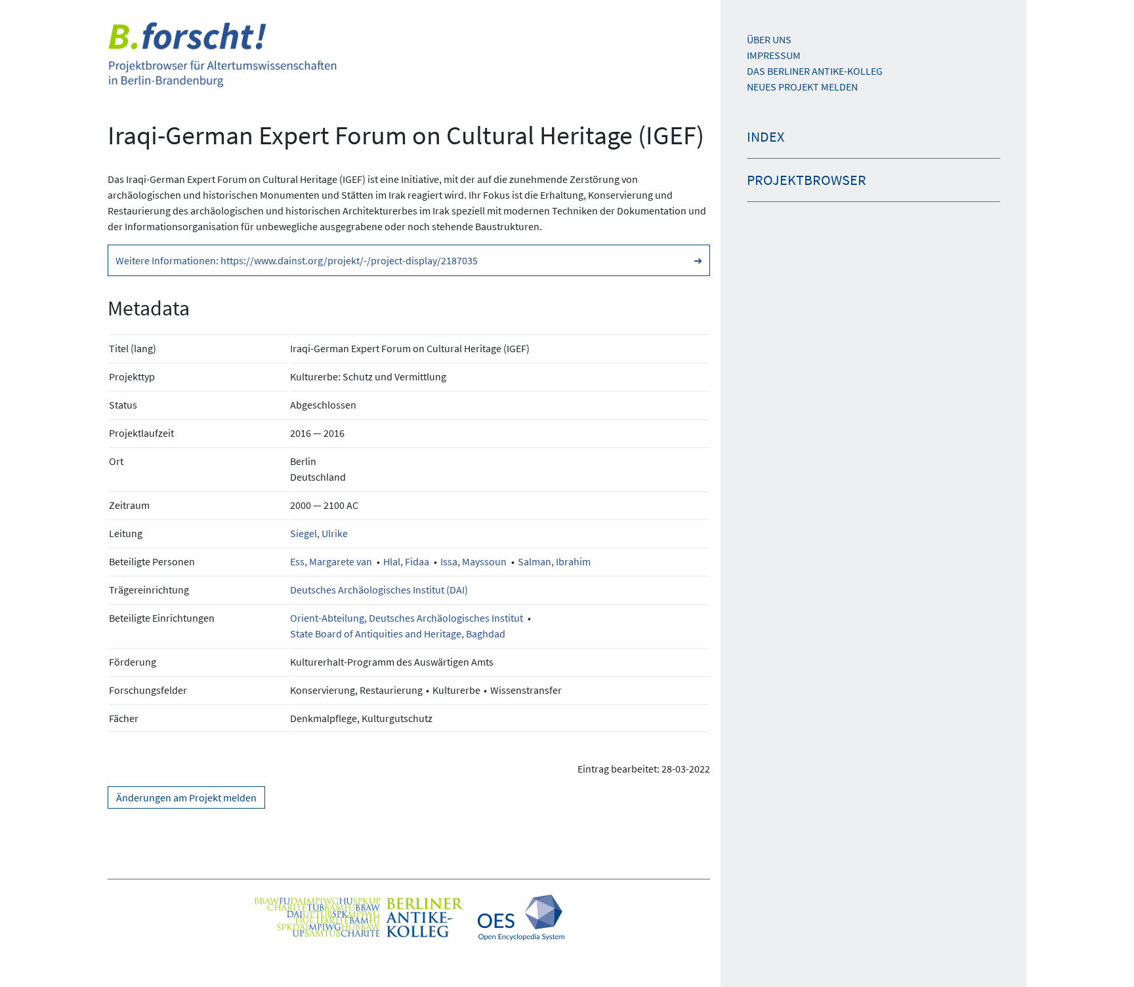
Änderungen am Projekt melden (186, 797)
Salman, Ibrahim (554, 561)
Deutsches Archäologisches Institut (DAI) (379, 589)
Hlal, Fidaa (406, 561)
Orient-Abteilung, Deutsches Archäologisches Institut (406, 617)
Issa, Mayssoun (473, 561)
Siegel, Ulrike (319, 533)
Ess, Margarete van (331, 561)
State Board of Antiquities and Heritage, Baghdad (397, 633)
